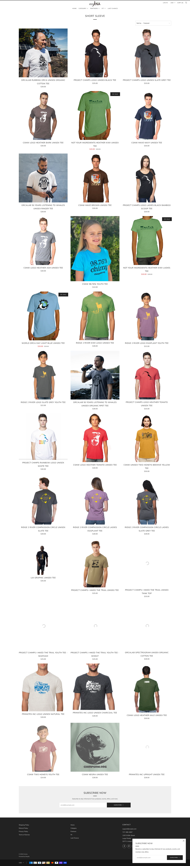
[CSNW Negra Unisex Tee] (95, 747)
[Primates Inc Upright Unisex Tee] (146, 747)
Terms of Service (24, 835)
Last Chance (113, 8)
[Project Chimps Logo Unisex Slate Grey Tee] (146, 53)
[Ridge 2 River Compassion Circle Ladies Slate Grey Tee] (146, 500)
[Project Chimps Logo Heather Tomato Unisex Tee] (146, 375)
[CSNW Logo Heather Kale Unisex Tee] (146, 687)
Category (82, 8)
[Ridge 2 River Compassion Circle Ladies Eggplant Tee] (95, 500)
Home (74, 8)
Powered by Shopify (24, 856)
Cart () (180, 3)
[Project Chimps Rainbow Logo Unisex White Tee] (43, 436)
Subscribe (118, 805)
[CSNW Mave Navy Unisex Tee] (146, 115)
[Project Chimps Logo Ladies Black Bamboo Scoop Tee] (146, 178)
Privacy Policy (23, 831)
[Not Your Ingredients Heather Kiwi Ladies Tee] (146, 240)
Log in (165, 3)
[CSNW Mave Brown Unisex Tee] (95, 178)
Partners (94, 8)
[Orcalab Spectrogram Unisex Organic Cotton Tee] (146, 625)
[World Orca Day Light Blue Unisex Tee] (43, 316)
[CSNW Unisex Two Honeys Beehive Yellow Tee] (146, 437)
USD (172, 3)
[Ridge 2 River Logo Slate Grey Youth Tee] (43, 375)
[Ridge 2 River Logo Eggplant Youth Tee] (146, 316)
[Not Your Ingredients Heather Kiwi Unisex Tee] (95, 115)
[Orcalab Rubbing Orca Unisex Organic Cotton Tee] (43, 53)
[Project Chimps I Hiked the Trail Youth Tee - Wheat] (95, 625)
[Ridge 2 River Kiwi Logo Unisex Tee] (95, 316)
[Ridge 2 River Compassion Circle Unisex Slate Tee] (43, 500)
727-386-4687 (127, 832)
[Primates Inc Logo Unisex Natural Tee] (43, 687)
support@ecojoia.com (129, 829)
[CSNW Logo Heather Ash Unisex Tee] (43, 240)
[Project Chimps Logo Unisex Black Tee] (95, 53)
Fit (103, 8)
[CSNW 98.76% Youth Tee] (95, 248)
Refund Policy (23, 828)
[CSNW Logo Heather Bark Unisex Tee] (43, 115)
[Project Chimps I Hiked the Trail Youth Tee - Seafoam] (43, 625)
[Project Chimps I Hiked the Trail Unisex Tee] (95, 562)
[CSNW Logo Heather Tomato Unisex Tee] (95, 437)
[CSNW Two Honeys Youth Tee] (43, 747)
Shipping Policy (24, 825)
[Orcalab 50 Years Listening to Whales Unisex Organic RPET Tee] (95, 375)
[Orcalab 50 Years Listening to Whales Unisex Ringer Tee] (43, 178)
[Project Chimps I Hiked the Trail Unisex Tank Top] (146, 562)
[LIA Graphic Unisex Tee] (43, 556)
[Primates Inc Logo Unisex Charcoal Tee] (95, 686)
